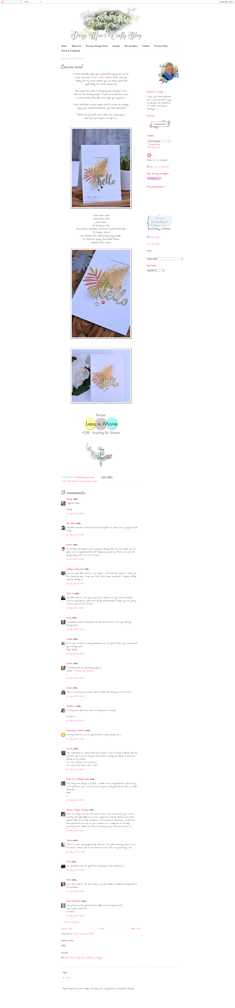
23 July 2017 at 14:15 (75, 583)
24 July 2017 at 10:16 (75, 739)
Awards (116, 46)
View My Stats (153, 244)
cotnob (69, 663)
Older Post (135, 928)
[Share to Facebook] (109, 477)
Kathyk (69, 499)
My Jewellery (130, 46)
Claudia (69, 639)
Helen (68, 880)
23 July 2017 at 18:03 (75, 629)
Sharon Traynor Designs (77, 810)
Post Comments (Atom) (83, 933)
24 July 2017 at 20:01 (75, 830)
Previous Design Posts (97, 46)
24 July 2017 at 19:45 (75, 800)
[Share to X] (107, 477)
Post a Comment (71, 922)
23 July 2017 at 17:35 (75, 608)
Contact (146, 46)
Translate (156, 147)
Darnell (69, 840)
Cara (68, 861)
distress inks (76, 481)
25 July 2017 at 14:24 (75, 870)
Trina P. (70, 593)
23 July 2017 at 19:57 (75, 678)
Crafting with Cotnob (84, 671)
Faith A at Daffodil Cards (77, 779)
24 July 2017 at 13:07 (75, 769)
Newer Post (67, 928)
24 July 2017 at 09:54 (75, 720)
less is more (93, 481)
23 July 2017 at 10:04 (75, 513)
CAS (69, 481)
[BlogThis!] (104, 477)
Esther (69, 544)
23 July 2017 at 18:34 (75, 653)
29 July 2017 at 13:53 (75, 915)
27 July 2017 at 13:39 (75, 891)
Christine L (70, 706)
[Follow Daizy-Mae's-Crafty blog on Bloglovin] (154, 180)
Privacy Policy (161, 46)
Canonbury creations (75, 730)
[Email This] (102, 477)
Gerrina (69, 748)
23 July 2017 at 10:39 (75, 534)
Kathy (68, 617)
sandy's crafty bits (75, 569)
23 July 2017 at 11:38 (74, 559)
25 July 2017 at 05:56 (75, 852)
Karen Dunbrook (73, 901)
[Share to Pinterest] (111, 477)
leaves (84, 481)
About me (76, 46)
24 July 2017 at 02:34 (75, 696)
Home (64, 46)
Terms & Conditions (70, 51)
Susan (69, 688)
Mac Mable (70, 523)
